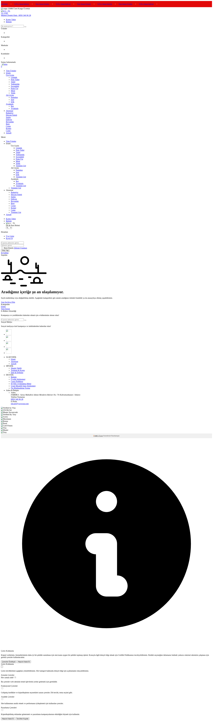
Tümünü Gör (21, 166)
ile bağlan (5, 253)
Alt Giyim (10, 95)
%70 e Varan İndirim (16, 4)
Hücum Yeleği (11, 115)
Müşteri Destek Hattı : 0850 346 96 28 (16, 15)
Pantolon (14, 97)
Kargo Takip (11, 20)
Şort (12, 100)
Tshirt (13, 82)
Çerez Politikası (17, 381)
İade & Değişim (17, 373)
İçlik (12, 102)
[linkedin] (9, 340)
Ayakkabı (9, 104)
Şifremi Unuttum (20, 248)
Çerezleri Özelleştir (9, 662)
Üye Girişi (10, 236)
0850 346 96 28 (17, 399)
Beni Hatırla (9, 248)
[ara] (25, 26)
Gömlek (14, 77)
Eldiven (9, 120)
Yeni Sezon (5, 309)
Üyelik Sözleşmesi (18, 379)
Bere (8, 124)
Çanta (8, 131)
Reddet (151, 655)
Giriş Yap (5, 250)
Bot (12, 106)
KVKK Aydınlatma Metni (21, 384)
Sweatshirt (15, 86)
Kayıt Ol (9, 238)
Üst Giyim (10, 75)
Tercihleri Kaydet (22, 719)
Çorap (8, 126)
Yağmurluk (15, 84)
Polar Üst (14, 88)
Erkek (8, 73)
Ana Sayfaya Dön (8, 302)
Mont (13, 91)
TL (2, 13)
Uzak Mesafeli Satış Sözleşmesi (23, 386)
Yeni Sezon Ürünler (37, 4)
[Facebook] (9, 334)
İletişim (9, 22)
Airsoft (8, 133)
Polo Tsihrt (15, 80)
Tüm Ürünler (11, 71)
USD (6, 13)
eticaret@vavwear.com (20, 404)
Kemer (8, 128)
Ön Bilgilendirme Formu (20, 388)
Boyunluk (10, 122)
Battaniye (9, 113)
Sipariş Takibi (16, 368)
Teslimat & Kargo (18, 370)
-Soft (95, 436)
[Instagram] (9, 347)
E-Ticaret (100, 436)
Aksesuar (9, 111)
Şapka (8, 117)
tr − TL (7, 11)
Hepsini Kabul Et (24, 662)
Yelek (13, 93)
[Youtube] (9, 353)
